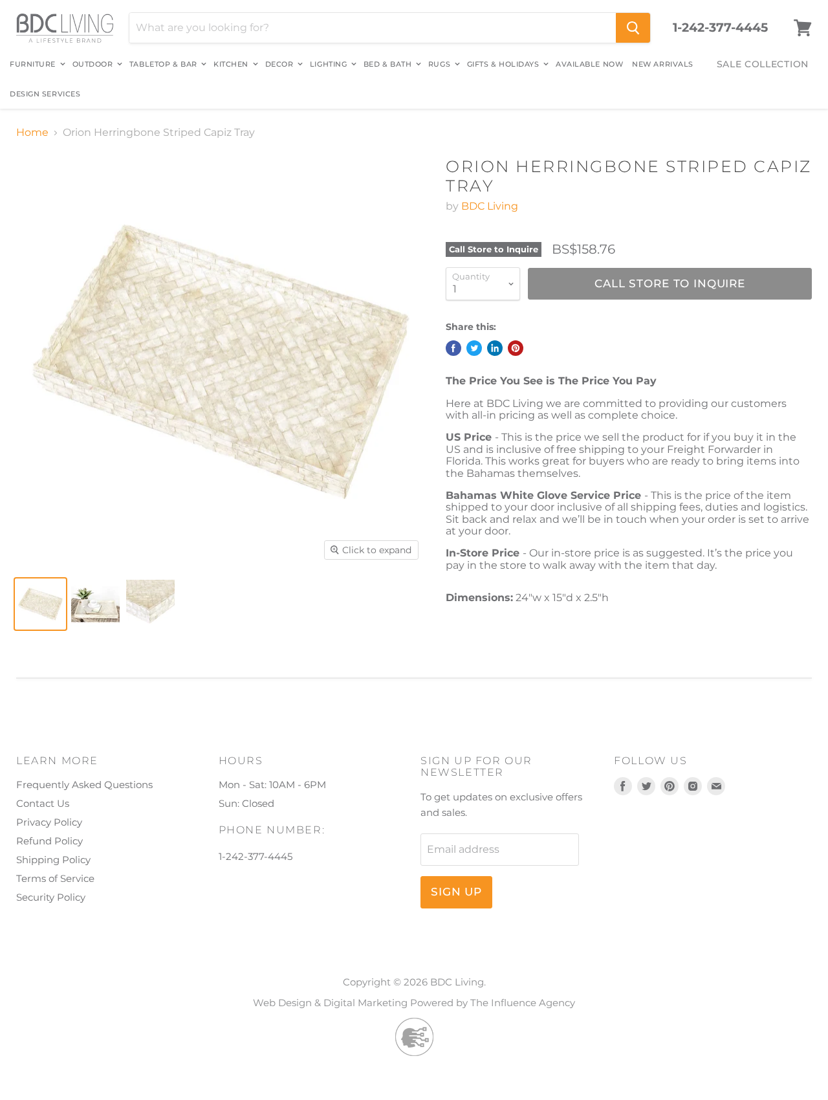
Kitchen (231, 64)
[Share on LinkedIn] (495, 348)
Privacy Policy (49, 822)
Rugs (440, 64)
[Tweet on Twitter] (474, 348)
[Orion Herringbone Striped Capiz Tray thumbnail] (40, 604)
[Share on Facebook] (453, 348)
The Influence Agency (522, 1002)
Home (32, 132)
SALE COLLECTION (763, 64)
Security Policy (50, 897)
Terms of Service (55, 878)
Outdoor (93, 64)
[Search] (633, 28)
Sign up (456, 891)
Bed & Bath (389, 64)
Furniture (34, 64)
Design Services (45, 93)
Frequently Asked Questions (84, 784)
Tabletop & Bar (164, 64)
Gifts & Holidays (504, 64)
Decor (280, 64)
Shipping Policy (53, 859)
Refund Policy (49, 841)
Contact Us (42, 803)
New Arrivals (662, 64)
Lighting (329, 64)
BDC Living (489, 206)
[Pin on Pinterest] (515, 348)
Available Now (589, 64)
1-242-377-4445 (720, 28)
